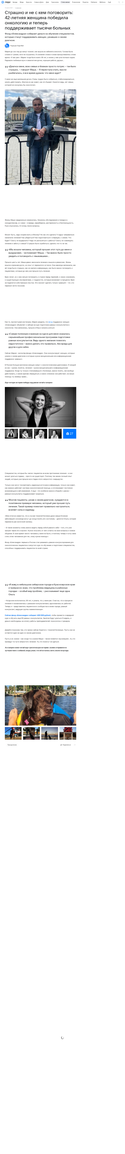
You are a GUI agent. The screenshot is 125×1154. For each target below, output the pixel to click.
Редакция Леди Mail (17, 45)
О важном (18, 8)
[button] (40, 137)
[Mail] (2, 2)
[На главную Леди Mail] (7, 2)
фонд (50, 322)
